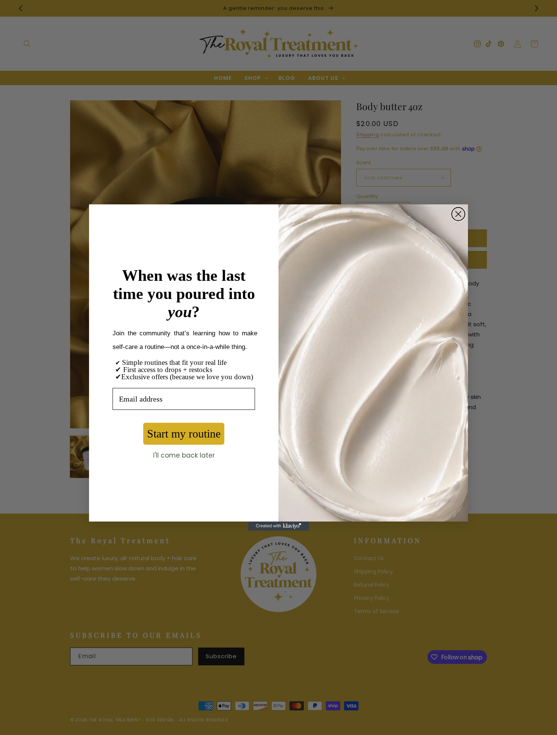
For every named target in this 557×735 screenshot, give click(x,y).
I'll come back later (184, 455)
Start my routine (184, 433)
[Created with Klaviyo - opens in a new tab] (278, 526)
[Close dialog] (458, 214)
